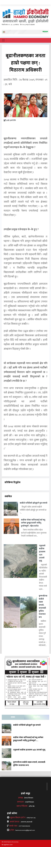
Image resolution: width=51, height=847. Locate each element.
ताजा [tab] (13, 717)
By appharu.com (7, 844)
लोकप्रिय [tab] (36, 717)
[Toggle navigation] (3, 40)
